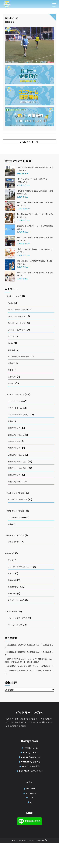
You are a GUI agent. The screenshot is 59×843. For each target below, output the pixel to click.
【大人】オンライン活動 (14, 493)
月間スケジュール (15, 600)
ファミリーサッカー (16, 517)
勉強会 (10, 363)
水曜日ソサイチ (14, 475)
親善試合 (11, 383)
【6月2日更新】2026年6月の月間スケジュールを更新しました (29, 666)
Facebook (29, 788)
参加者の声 (12, 580)
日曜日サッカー (14, 441)
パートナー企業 (11, 611)
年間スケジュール (15, 587)
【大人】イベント (12, 296)
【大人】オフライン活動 (14, 394)
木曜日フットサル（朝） (17, 468)
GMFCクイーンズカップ (17, 309)
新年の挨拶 (12, 593)
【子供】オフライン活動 (14, 510)
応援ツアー (12, 376)
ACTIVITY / (29, 762)
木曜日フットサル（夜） (17, 461)
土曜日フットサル (15, 434)
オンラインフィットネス (17, 499)
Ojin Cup (11, 350)
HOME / (29, 748)
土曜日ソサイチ (14, 428)
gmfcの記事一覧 (29, 141)
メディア (11, 573)
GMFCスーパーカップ (16, 323)
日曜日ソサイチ (14, 448)
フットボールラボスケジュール (20, 566)
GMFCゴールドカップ (16, 316)
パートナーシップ (15, 625)
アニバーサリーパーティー (18, 356)
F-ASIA (10, 303)
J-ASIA (10, 343)
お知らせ (8, 553)
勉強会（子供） (14, 542)
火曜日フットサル (15, 481)
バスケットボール (15, 408)
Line (29, 797)
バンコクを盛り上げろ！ (17, 618)
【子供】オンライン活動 (14, 535)
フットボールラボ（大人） (18, 414)
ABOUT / (29, 757)
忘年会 (10, 370)
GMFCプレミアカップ (16, 329)
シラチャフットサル (16, 401)
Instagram (29, 793)
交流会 (10, 421)
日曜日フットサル (15, 455)
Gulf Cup (11, 336)
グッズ (10, 560)
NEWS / (29, 752)
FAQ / (29, 766)
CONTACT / (29, 771)
